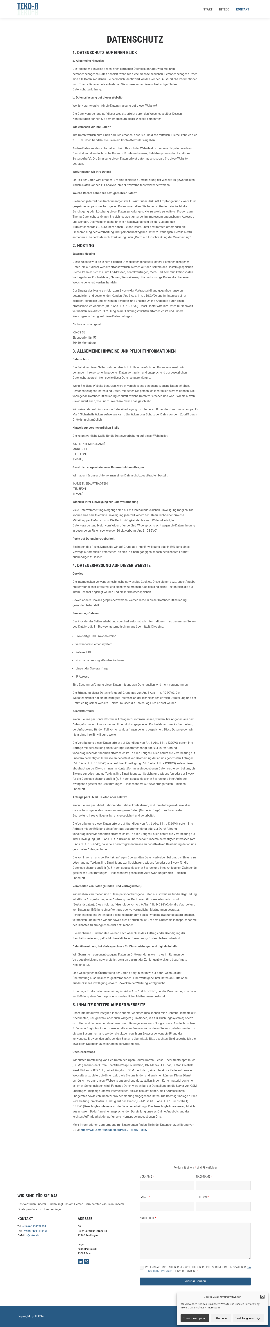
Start (208, 9)
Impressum (213, 1307)
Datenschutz (197, 1307)
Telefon (202, 1197)
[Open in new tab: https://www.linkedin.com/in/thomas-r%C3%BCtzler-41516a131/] (80, 1261)
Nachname (204, 1176)
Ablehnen (221, 1318)
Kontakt (242, 9)
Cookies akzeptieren (195, 1318)
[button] (262, 1297)
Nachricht (148, 1218)
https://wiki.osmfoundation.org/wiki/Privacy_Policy (113, 1130)
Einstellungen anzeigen (248, 1318)
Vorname (147, 1176)
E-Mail (145, 1197)
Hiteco (224, 9)
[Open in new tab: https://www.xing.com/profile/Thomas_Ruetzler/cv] (86, 1261)
